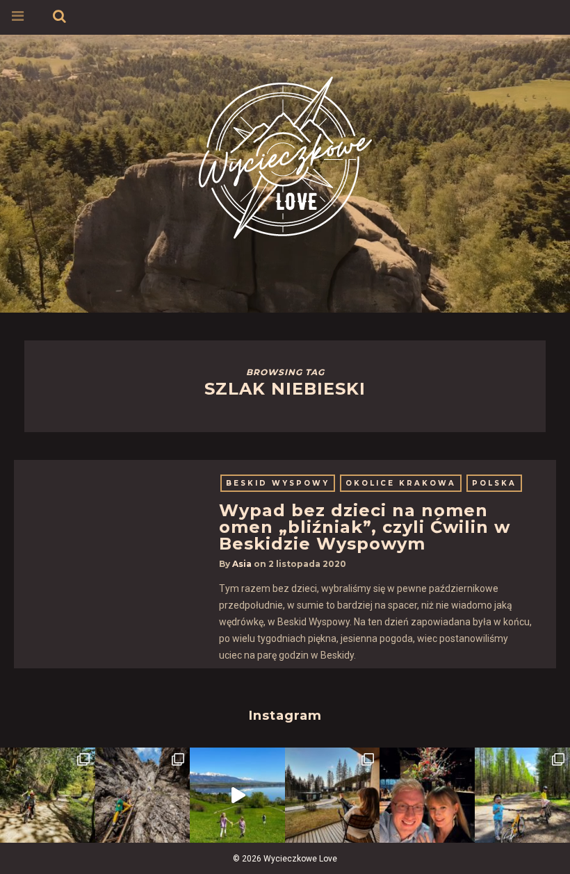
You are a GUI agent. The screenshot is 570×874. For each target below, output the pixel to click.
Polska (494, 483)
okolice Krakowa (400, 483)
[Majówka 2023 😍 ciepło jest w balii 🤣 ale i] (332, 795)
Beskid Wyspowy (277, 483)
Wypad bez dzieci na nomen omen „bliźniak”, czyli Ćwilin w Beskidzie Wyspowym (364, 527)
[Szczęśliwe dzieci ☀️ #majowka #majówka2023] (237, 795)
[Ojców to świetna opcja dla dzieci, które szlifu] (47, 795)
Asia (242, 564)
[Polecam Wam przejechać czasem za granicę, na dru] (142, 795)
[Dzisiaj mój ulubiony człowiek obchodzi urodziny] (427, 795)
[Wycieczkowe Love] (285, 155)
